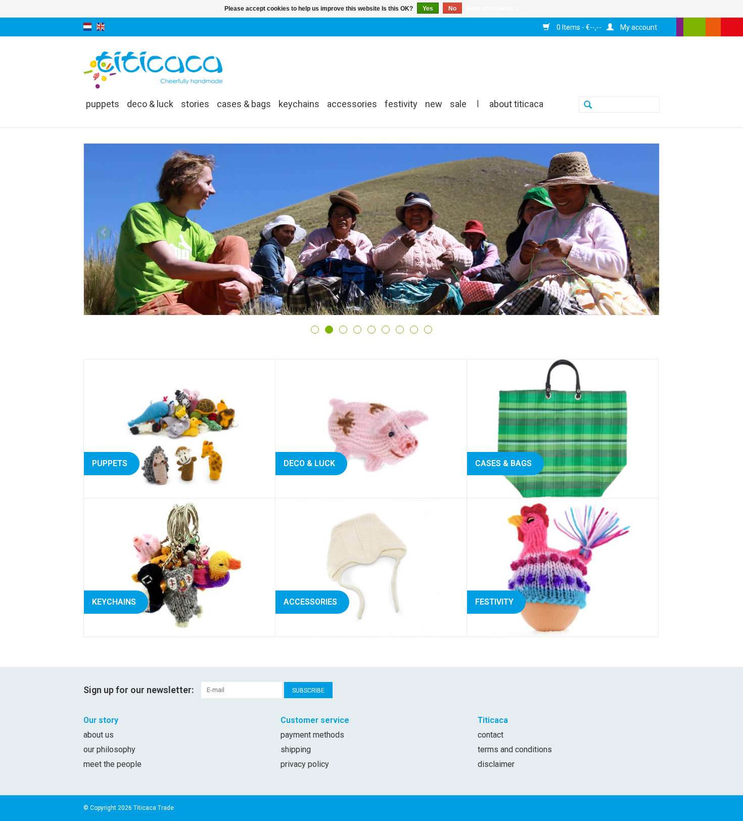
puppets (102, 104)
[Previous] (103, 232)
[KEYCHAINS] (179, 567)
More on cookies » (492, 8)
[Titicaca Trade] (152, 69)
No (452, 8)
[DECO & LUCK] (371, 428)
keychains (298, 104)
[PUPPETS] (179, 428)
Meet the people (112, 764)
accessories (352, 104)
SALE (458, 104)
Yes (428, 8)
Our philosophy (109, 749)
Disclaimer (496, 764)
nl (87, 27)
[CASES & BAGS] (562, 428)
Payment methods (312, 735)
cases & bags (244, 104)
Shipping (296, 749)
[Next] (639, 232)
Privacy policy (305, 764)
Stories (195, 104)
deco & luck (150, 104)
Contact (490, 735)
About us (98, 735)
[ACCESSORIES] (371, 567)
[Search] (588, 106)
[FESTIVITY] (562, 567)
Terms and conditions (515, 749)
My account (638, 27)
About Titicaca (516, 104)
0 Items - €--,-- (578, 27)
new (433, 104)
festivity (401, 104)
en (101, 27)
